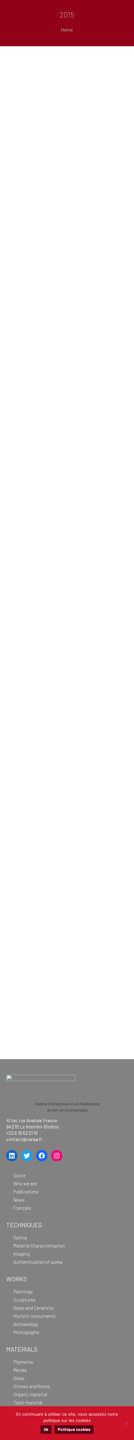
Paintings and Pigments (51, 942)
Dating (20, 1237)
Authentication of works (38, 1262)
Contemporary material (54, 516)
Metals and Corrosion (44, 820)
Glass (19, 1378)
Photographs (26, 1332)
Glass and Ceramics (33, 1308)
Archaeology (25, 1324)
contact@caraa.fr (24, 1139)
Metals (20, 1370)
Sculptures (24, 1300)
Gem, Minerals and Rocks (63, 707)
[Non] (126, 1423)
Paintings (23, 1291)
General (37, 190)
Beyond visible (53, 80)
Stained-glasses (58, 623)
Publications (26, 1191)
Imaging (21, 1254)
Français (22, 1208)
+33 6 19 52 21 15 (22, 1133)
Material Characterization (39, 1245)
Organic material (60, 400)
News (19, 1200)
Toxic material (53, 299)
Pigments (23, 1362)
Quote (19, 1175)
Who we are (25, 1183)
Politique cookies (74, 1429)
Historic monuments (34, 1316)
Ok (46, 1429)
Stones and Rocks (31, 1386)
